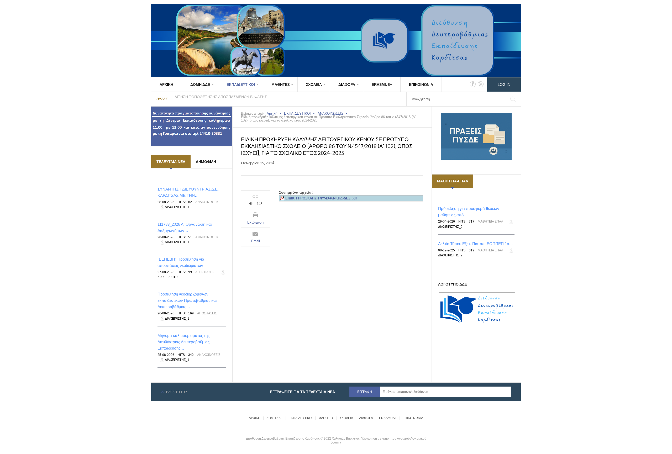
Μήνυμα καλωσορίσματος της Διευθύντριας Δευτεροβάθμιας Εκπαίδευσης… (183, 341)
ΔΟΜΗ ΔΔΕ (200, 84)
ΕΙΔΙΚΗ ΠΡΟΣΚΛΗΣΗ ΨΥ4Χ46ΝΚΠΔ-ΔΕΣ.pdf (321, 198)
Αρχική (272, 113)
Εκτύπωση (255, 222)
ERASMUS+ (382, 84)
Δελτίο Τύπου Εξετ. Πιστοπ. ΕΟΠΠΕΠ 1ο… (475, 243)
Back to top (176, 392)
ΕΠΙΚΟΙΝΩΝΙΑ (421, 84)
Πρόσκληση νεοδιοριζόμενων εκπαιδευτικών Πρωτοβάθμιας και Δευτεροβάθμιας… (187, 300)
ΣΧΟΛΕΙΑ (314, 84)
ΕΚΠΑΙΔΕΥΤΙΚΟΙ (241, 84)
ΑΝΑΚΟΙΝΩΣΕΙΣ (330, 113)
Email (255, 241)
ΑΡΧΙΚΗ (166, 84)
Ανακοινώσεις (206, 202)
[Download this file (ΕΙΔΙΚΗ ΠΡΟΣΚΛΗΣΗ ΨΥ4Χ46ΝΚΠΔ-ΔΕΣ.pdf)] (282, 198)
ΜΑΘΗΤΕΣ (280, 84)
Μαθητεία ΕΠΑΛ (490, 221)
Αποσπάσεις (205, 272)
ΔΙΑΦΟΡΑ (346, 84)
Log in (504, 84)
